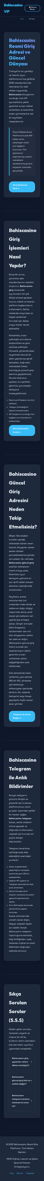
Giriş (12, 1173)
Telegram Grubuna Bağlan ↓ (22, 716)
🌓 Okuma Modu (32, 8)
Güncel (20, 1173)
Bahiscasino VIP (13, 8)
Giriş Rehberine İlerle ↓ (20, 187)
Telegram (30, 1173)
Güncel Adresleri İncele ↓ (21, 430)
